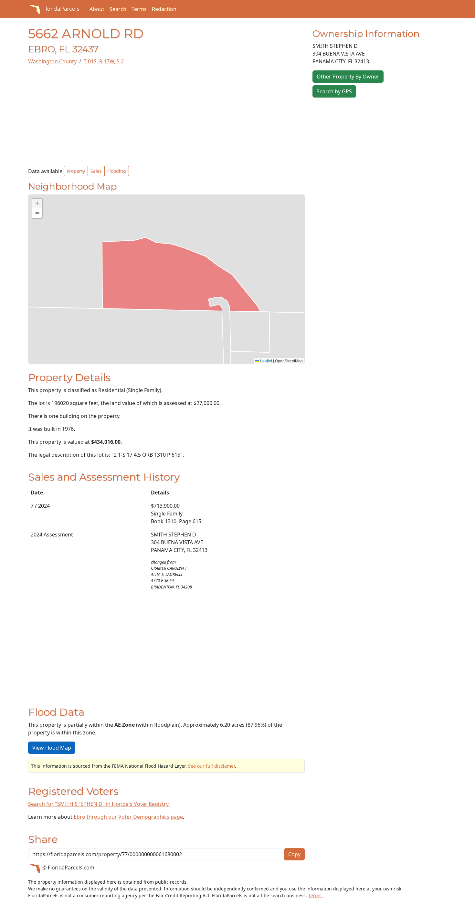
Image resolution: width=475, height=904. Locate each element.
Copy (294, 854)
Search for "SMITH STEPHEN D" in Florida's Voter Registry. (99, 803)
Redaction (164, 9)
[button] (37, 203)
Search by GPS (334, 91)
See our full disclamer (211, 766)
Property (76, 171)
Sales (96, 171)
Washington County (52, 61)
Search (118, 9)
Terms (139, 9)
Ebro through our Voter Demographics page (128, 816)
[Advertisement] (166, 115)
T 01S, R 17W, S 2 (104, 61)
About (97, 9)
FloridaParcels (60, 9)
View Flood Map (51, 747)
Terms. (315, 895)
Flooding (116, 171)
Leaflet (265, 360)
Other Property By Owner (348, 76)
